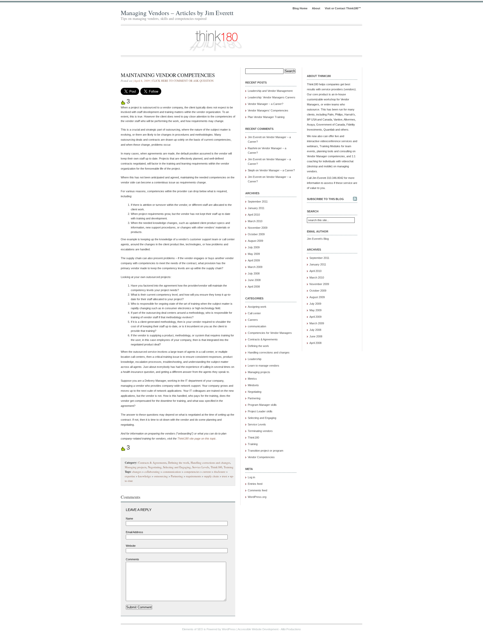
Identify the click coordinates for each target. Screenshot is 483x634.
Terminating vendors (260, 430)
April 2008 (254, 286)
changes (136, 471)
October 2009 (256, 234)
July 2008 (254, 273)
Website (131, 545)
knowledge (144, 476)
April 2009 (254, 260)
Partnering (177, 476)
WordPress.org (257, 496)
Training (228, 467)
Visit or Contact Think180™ (343, 8)
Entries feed (255, 483)
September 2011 (258, 201)
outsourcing (161, 476)
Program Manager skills (262, 404)
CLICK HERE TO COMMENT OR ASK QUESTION (183, 81)
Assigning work (257, 306)
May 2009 (254, 253)
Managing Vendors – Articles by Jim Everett (177, 13)
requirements (193, 476)
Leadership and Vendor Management (270, 90)
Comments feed (257, 490)
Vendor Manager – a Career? (265, 103)
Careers (253, 319)
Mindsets (253, 385)
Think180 (216, 467)
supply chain (211, 476)
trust (224, 476)
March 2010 (255, 221)
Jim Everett (255, 137)
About (316, 8)
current (207, 471)
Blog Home (300, 8)
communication (172, 471)
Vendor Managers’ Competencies (268, 110)
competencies (191, 471)
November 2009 (257, 227)
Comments (132, 559)
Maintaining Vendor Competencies (168, 75)
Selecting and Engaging (177, 467)
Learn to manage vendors (263, 365)
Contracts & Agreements (152, 462)
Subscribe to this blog (325, 199)
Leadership (254, 359)
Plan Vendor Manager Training (266, 116)
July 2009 (254, 247)
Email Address (134, 532)
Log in (251, 477)
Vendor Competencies (261, 457)
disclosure (219, 471)
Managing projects (135, 467)
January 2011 (256, 208)
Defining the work (178, 462)
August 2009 (255, 240)
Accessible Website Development (258, 629)
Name (129, 518)
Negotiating (155, 467)
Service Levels (200, 467)
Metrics (252, 378)
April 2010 (254, 214)
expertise (130, 476)
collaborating (152, 471)
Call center (254, 313)
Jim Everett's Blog (318, 238)
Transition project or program (265, 450)
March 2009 (255, 266)
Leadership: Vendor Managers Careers (271, 97)
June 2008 (254, 280)
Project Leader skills (260, 411)
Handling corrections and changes (210, 462)
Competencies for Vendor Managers (270, 332)
